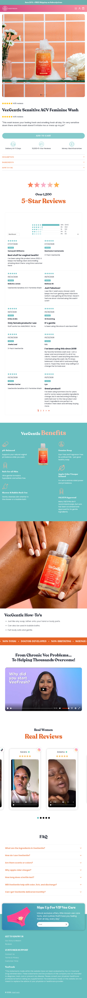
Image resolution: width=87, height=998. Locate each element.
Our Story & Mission (13, 940)
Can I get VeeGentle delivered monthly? (25, 892)
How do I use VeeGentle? (17, 855)
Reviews (8, 944)
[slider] (31, 708)
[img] (25, 241)
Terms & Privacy (12, 957)
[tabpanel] (62, 779)
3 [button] (43, 410)
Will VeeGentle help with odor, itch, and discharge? (31, 884)
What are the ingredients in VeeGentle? (25, 848)
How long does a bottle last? (19, 877)
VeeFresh (16, 992)
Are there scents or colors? (19, 862)
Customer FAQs (11, 961)
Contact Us (10, 954)
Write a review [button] (43, 219)
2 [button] (40, 410)
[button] (42, 94)
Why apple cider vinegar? (18, 870)
